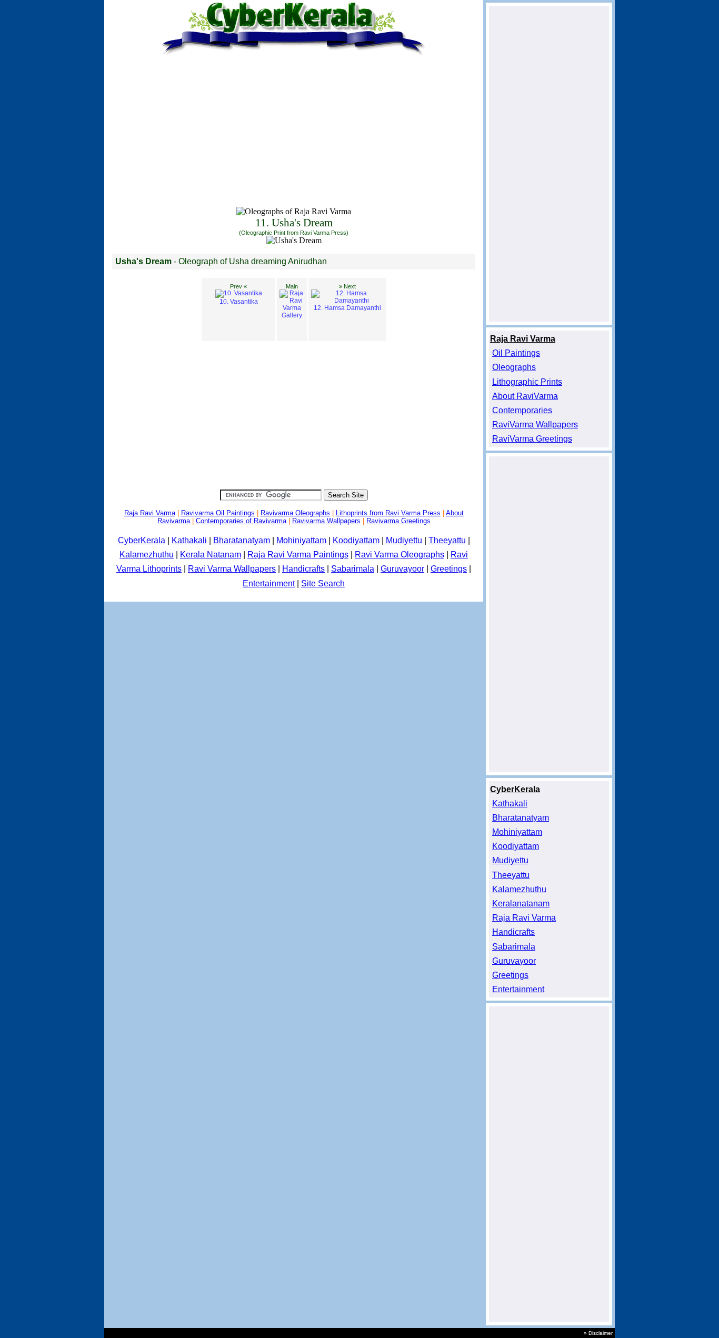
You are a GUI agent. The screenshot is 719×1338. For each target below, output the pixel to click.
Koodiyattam (356, 540)
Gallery (292, 301)
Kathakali (189, 540)
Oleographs (514, 367)
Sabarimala (352, 568)
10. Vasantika (238, 294)
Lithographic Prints (527, 381)
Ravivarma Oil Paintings (218, 513)
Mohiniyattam (301, 540)
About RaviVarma (525, 396)
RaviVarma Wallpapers (535, 424)
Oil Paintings (516, 352)
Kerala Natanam (210, 554)
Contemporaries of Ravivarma (241, 521)
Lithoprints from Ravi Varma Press (388, 513)
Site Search (323, 583)
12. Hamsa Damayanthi (347, 297)
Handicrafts (303, 568)
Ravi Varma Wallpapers (232, 568)
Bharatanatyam (241, 540)
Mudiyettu (404, 540)
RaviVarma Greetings (532, 438)
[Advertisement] (294, 132)
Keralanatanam (521, 903)
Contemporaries (522, 410)
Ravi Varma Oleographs (399, 554)
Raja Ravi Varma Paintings (297, 554)
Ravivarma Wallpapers (326, 521)
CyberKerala (141, 540)
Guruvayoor (402, 568)
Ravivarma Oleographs (295, 513)
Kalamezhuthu (146, 554)
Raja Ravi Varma (149, 513)
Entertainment (269, 583)
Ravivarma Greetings (398, 521)
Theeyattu (447, 540)
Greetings (449, 568)
